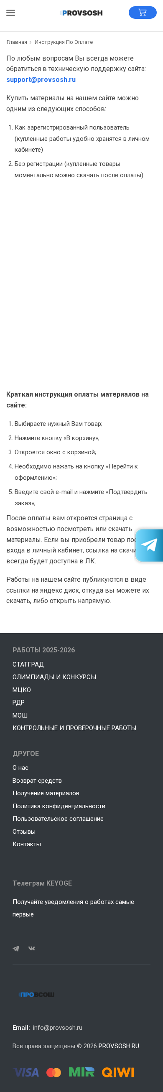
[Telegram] (16, 948)
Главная (17, 42)
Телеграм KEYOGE (42, 883)
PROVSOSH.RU (119, 1046)
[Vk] (31, 948)
